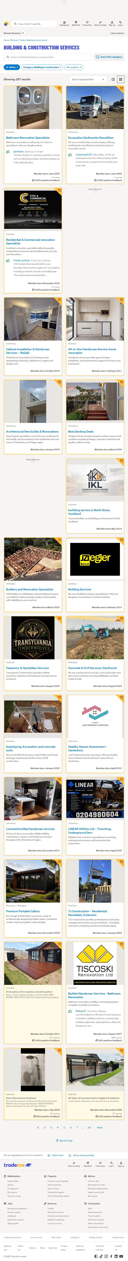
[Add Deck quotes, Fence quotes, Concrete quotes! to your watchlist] (57, 945)
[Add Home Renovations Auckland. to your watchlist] (57, 1052)
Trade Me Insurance (12, 1237)
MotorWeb (56, 1237)
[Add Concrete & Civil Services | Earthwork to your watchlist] (120, 620)
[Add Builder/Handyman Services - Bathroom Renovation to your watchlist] (120, 945)
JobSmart (11, 1216)
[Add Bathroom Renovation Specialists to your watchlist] (57, 90)
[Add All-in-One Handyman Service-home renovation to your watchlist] (120, 301)
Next (99, 1127)
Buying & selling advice (98, 1188)
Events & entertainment (58, 1216)
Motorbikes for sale (96, 1184)
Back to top (66, 1140)
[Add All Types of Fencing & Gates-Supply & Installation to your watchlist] (120, 1052)
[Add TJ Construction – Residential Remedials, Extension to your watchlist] (120, 863)
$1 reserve (12, 1192)
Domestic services (56, 1212)
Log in (120, 25)
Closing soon (13, 1188)
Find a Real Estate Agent (58, 1196)
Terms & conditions (80, 1248)
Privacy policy (64, 1248)
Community (94, 1203)
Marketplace (13, 1176)
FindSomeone (118, 1237)
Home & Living (13, 1196)
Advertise (53, 1248)
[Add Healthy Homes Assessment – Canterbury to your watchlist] (120, 699)
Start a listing (74, 1166)
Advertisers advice (15, 1219)
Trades (51, 1208)
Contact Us (118, 1248)
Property (52, 1176)
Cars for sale (93, 1181)
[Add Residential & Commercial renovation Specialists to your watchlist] (57, 192)
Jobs (9, 1203)
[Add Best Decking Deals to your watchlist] (120, 383)
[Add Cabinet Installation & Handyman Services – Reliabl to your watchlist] (57, 301)
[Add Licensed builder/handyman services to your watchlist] (57, 781)
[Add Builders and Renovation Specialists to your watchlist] (57, 541)
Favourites (100, 1166)
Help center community (98, 1227)
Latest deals (12, 1181)
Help (90, 1208)
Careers (32, 1248)
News (42, 1248)
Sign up (112, 25)
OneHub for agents (56, 1192)
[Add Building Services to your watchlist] (120, 541)
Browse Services (12, 33)
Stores (10, 1184)
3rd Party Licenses (96, 1219)
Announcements (95, 1212)
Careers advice (14, 1212)
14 (89, 1127)
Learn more (57, 1155)
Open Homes (53, 1188)
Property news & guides (58, 1181)
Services (52, 1203)
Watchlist (88, 1166)
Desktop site (7, 1248)
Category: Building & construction (41, 67)
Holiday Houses (96, 1237)
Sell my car (92, 1196)
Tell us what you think (83, 1155)
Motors (91, 1176)
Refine (12, 67)
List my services (55, 1223)
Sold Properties (54, 1184)
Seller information (96, 1223)
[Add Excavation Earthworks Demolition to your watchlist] (120, 90)
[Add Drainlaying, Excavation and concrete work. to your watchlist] (57, 699)
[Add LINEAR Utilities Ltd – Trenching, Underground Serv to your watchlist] (120, 781)
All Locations (72, 67)
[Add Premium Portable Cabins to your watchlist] (57, 863)
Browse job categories (17, 1208)
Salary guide (12, 1223)
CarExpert (74, 1237)
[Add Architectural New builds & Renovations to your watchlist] (57, 383)
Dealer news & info (96, 1192)
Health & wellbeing (56, 1219)
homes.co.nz (36, 1237)
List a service (117, 33)
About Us (20, 1248)
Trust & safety (94, 1216)
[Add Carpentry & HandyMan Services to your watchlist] (57, 620)
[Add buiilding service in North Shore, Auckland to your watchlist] (120, 462)
